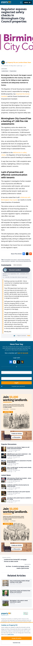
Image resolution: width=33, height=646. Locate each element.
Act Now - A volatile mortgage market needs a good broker (17, 567)
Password (3, 376)
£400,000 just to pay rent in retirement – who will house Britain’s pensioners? (19, 454)
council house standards (23, 259)
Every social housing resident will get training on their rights (20, 581)
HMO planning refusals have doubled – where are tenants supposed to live (19, 479)
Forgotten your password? (18, 386)
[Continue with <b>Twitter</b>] (18, 362)
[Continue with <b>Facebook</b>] (10, 362)
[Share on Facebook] (24, 254)
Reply (28, 335)
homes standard (5, 261)
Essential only (16, 642)
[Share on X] (27, 254)
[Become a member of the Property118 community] (16, 411)
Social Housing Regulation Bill (23, 261)
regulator (12, 261)
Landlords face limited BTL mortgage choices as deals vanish (15, 560)
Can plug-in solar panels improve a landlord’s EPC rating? (19, 498)
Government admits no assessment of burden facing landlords (19, 461)
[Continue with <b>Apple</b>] (14, 362)
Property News (13, 71)
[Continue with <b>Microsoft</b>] (22, 362)
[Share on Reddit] (30, 254)
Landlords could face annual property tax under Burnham (18, 485)
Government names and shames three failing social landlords (20, 591)
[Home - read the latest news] (10, 2)
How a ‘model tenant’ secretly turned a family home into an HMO (19, 468)
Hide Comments (17, 265)
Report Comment (21, 335)
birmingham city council (10, 259)
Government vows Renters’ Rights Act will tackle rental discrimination (18, 448)
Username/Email (5, 370)
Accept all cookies (16, 638)
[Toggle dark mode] (20, 2)
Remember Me (6, 386)
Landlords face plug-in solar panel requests (18, 491)
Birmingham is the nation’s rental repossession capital (19, 601)
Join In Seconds (23, 353)
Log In (16, 383)
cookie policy (10, 634)
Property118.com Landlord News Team (19, 62)
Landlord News (5, 71)
